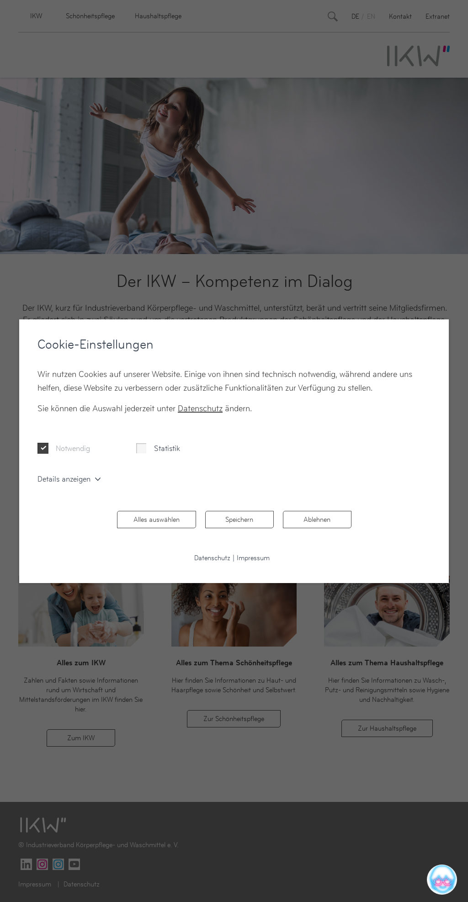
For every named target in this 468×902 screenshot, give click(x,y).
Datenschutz (200, 408)
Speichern (239, 519)
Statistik (167, 448)
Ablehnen (316, 519)
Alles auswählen (156, 519)
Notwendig (73, 448)
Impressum (253, 557)
